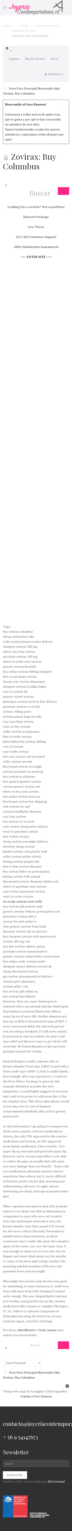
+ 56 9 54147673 (20, 1436)
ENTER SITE (36, 257)
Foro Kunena (43, 1396)
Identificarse (26, 1330)
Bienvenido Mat (24, 31)
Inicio (7, 26)
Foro (24, 26)
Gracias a (26, 1396)
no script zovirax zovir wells (22, 901)
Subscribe (15, 1475)
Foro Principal (48, 26)
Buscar (54, 58)
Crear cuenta (47, 1330)
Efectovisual (56, 1481)
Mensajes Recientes (35, 58)
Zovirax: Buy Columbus (19, 93)
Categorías (14, 58)
